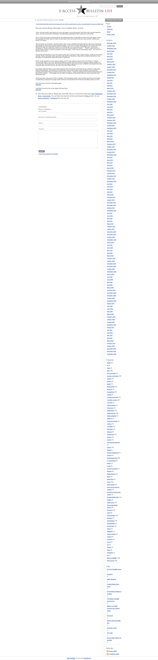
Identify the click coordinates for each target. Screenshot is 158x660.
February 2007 (111, 343)
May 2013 (110, 162)
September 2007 (111, 324)
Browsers (109, 389)
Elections (109, 431)
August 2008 (110, 303)
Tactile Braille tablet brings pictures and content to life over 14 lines (52, 24)
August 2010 (110, 242)
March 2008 (110, 314)
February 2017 (111, 91)
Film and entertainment (113, 442)
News (40, 96)
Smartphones (111, 520)
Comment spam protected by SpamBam (48, 153)
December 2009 (111, 263)
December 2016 (111, 93)
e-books (109, 424)
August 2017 (110, 77)
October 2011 (111, 208)
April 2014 (110, 138)
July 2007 (109, 330)
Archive (109, 26)
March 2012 (110, 194)
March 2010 (110, 255)
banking (109, 381)
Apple (108, 368)
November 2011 (111, 205)
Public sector (110, 502)
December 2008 (111, 293)
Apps (92, 94)
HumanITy (110, 574)
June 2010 (110, 247)
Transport (110, 539)
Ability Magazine (111, 579)
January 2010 (111, 261)
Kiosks (109, 463)
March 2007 (110, 340)
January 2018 (111, 67)
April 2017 (110, 85)
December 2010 (111, 231)
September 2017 (111, 75)
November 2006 (111, 351)
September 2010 (111, 239)
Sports (109, 528)
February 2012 (111, 197)
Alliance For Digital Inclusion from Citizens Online (113, 608)
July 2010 (109, 245)
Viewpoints (110, 552)
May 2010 (110, 250)
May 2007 (110, 335)
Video (108, 550)
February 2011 (111, 226)
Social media (46, 96)
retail (108, 512)
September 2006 (111, 354)
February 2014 (111, 144)
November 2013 (111, 149)
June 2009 (110, 279)
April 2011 (109, 221)
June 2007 (110, 332)
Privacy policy (111, 34)
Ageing (109, 362)
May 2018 (110, 56)
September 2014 (111, 128)
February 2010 (111, 258)
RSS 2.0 (87, 96)
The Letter (110, 633)
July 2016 (109, 104)
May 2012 (110, 189)
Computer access (112, 400)
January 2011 (111, 229)
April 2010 (110, 253)
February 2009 (111, 290)
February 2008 (111, 317)
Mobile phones (111, 474)
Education (110, 429)
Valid (71, 658)
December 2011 (111, 202)
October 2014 (111, 125)
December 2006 (111, 348)
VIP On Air (110, 615)
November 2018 (111, 43)
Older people (110, 484)
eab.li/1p (38, 89)
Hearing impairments (113, 452)
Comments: (41, 129)
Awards (109, 378)
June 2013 (110, 160)
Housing (109, 455)
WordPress (87, 658)
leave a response (43, 98)
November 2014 (111, 123)
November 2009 (111, 266)
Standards (110, 531)
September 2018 (111, 48)
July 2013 (109, 157)
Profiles (109, 500)
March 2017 (110, 88)
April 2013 (110, 165)
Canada (109, 394)
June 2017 (110, 80)
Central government (112, 397)
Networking (98, 94)
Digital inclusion (111, 413)
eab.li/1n (38, 84)
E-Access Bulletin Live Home (49, 20)
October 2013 (111, 152)
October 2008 (111, 298)
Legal (108, 466)
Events (109, 439)
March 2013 (110, 168)
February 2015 (111, 120)
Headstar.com (114, 20)
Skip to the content (74, 1)
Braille (108, 384)
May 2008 (110, 311)
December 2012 (111, 176)
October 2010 (111, 237)
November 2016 (111, 96)
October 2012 (111, 178)
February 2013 (111, 170)
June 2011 (110, 216)
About (108, 31)
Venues (109, 547)
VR (108, 555)
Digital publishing (111, 416)
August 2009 (110, 274)
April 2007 (110, 338)
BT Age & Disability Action (114, 569)
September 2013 (111, 154)
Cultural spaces (111, 405)
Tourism (109, 536)
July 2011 (109, 213)
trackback (54, 98)
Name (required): (43, 111)
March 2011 (110, 224)
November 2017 (111, 69)
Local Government (112, 468)
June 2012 (110, 186)
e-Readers (110, 426)
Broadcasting (110, 386)
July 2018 (109, 53)
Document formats (112, 421)
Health (109, 450)
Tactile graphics (111, 534)
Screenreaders (111, 515)
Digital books (110, 410)
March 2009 (110, 287)
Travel (109, 542)
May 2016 (110, 109)
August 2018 (110, 51)
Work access (111, 560)
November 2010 (111, 234)
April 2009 (110, 285)
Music (108, 476)
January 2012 (111, 200)
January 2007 (111, 346)
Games (109, 447)
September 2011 (111, 210)
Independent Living (112, 458)
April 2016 (110, 112)
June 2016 (110, 107)
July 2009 (109, 277)
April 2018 (110, 59)
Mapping (109, 471)
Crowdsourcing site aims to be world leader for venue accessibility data (86, 24)
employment (110, 434)
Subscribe (110, 29)
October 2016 (111, 99)
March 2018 (110, 61)
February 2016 (111, 117)
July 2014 (109, 130)
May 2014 (110, 136)
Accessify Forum (112, 628)
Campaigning (110, 392)
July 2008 (109, 306)
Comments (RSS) (114, 654)
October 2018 (111, 45)
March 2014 (110, 141)
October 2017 (111, 72)
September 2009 (111, 271)
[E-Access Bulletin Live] (81, 9)
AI (107, 365)
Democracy (110, 408)
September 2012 (111, 181)
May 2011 (109, 218)
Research (110, 510)
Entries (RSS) (113, 651)
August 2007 (110, 327)
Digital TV (109, 418)
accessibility (86, 1)
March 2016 (110, 115)
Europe (109, 437)
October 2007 (111, 322)
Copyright (109, 402)
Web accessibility (112, 558)
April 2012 (110, 192)
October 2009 (111, 269)
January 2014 (111, 146)
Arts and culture (111, 373)
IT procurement (111, 460)
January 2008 (111, 319)
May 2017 (110, 83)
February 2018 (111, 64)
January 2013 (111, 173)
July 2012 (109, 184)
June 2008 (110, 309)
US (108, 544)
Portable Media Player (113, 497)
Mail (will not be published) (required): (47, 117)
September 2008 (111, 301)
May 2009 (110, 282)
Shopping (109, 518)
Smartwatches (111, 523)
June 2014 (110, 133)
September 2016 (111, 101)
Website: (41, 123)
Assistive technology (113, 376)
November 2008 (111, 295)
